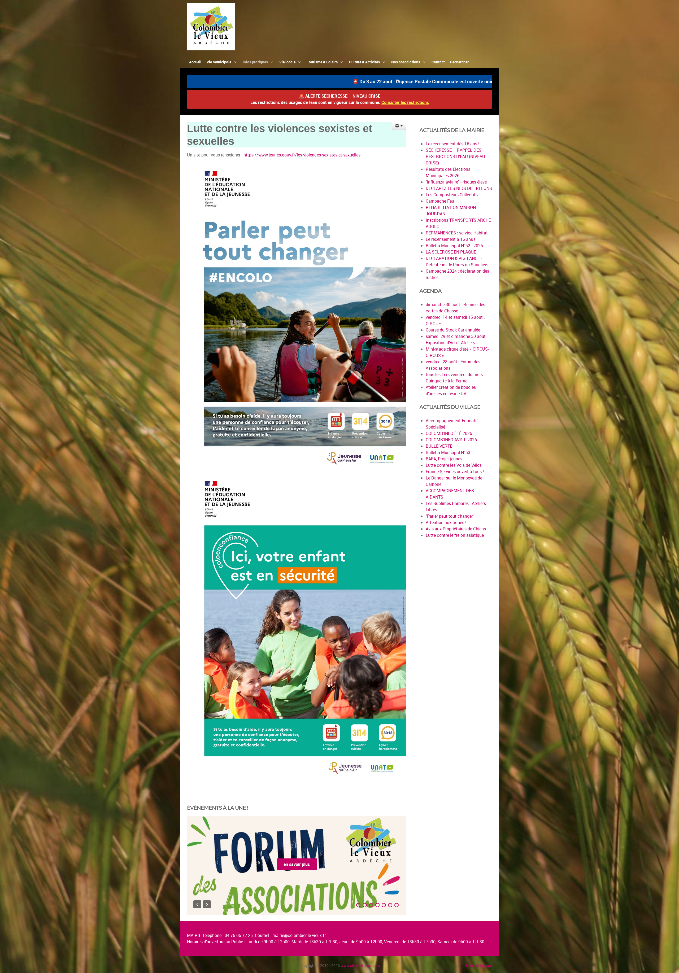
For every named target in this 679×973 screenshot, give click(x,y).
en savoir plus (297, 864)
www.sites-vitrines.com (360, 965)
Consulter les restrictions (405, 102)
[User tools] (399, 126)
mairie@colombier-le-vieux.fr (299, 935)
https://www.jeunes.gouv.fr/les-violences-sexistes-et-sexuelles (301, 155)
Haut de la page (479, 965)
